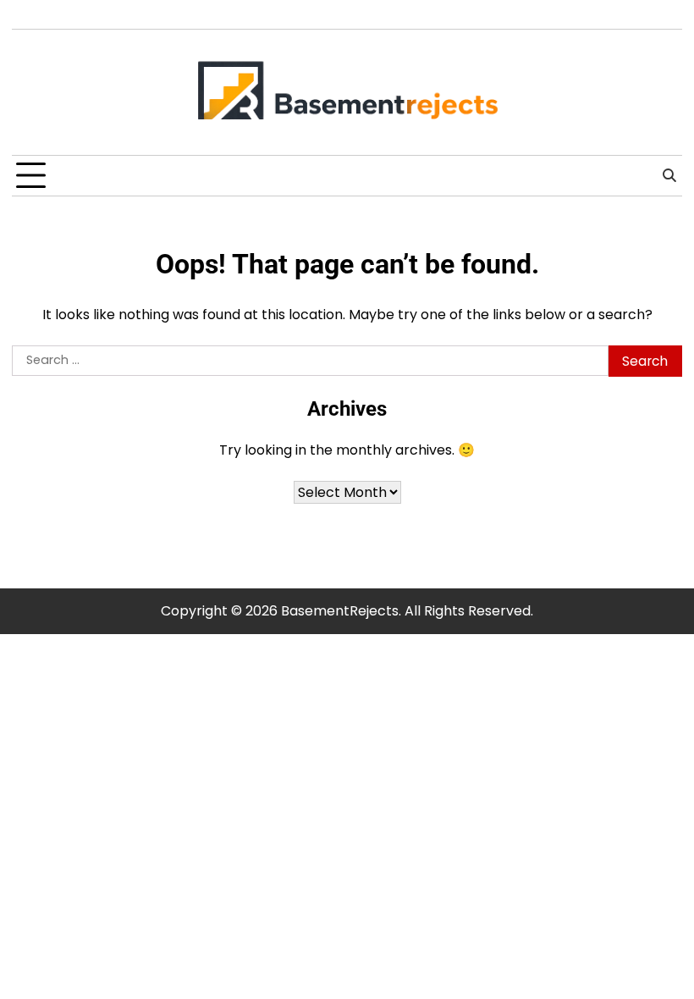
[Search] (669, 176)
